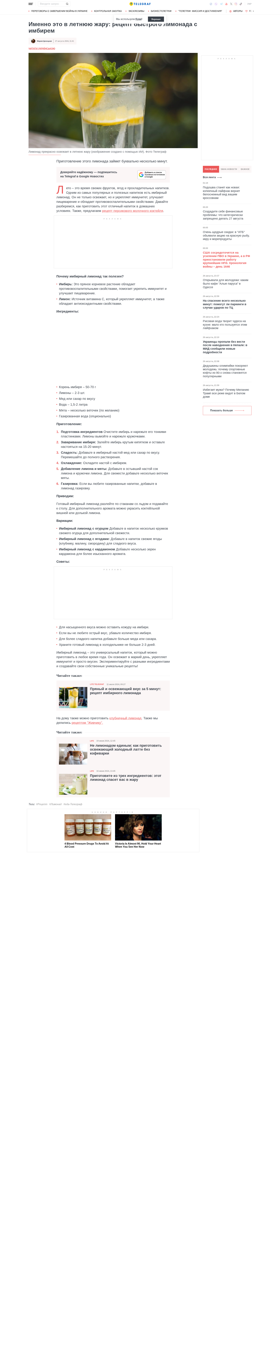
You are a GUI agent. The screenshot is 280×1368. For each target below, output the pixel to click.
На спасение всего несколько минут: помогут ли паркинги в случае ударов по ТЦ (224, 304)
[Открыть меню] (31, 4)
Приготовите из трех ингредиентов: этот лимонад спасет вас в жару (125, 778)
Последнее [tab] (211, 169)
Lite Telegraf (97, 684)
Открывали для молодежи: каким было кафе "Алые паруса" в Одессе (225, 283)
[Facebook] (211, 3)
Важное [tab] (245, 169)
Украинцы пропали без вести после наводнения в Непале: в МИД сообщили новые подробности (225, 347)
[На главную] (140, 4)
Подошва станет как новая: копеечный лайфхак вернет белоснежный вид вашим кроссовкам (221, 193)
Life (92, 741)
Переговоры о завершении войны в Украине (59, 11)
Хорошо (156, 19)
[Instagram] (235, 3)
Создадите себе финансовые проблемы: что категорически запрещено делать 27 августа (223, 215)
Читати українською (42, 48)
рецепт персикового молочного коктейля (132, 211)
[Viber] (216, 4)
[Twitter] (231, 4)
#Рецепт (41, 804)
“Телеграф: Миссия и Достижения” (200, 11)
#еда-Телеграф (73, 804)
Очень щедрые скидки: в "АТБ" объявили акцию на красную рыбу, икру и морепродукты (226, 235)
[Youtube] (226, 3)
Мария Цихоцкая (44, 41)
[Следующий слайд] (253, 11)
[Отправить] (67, 3)
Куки (138, 19)
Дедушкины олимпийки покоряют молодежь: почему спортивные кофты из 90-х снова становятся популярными (225, 371)
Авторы (237, 11)
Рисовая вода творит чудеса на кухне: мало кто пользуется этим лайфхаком (225, 324)
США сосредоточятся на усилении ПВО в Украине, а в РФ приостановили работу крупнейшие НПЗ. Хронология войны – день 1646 (226, 259)
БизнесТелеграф (161, 11)
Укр (249, 4)
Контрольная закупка (108, 11)
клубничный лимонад (125, 718)
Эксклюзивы (136, 11)
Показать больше (221, 410)
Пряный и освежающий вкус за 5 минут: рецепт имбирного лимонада (125, 691)
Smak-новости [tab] (229, 169)
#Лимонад (55, 804)
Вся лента (209, 177)
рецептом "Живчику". (87, 722)
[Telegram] (221, 3)
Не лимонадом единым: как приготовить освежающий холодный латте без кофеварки (126, 749)
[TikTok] (240, 3)
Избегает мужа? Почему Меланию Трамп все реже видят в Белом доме (226, 393)
